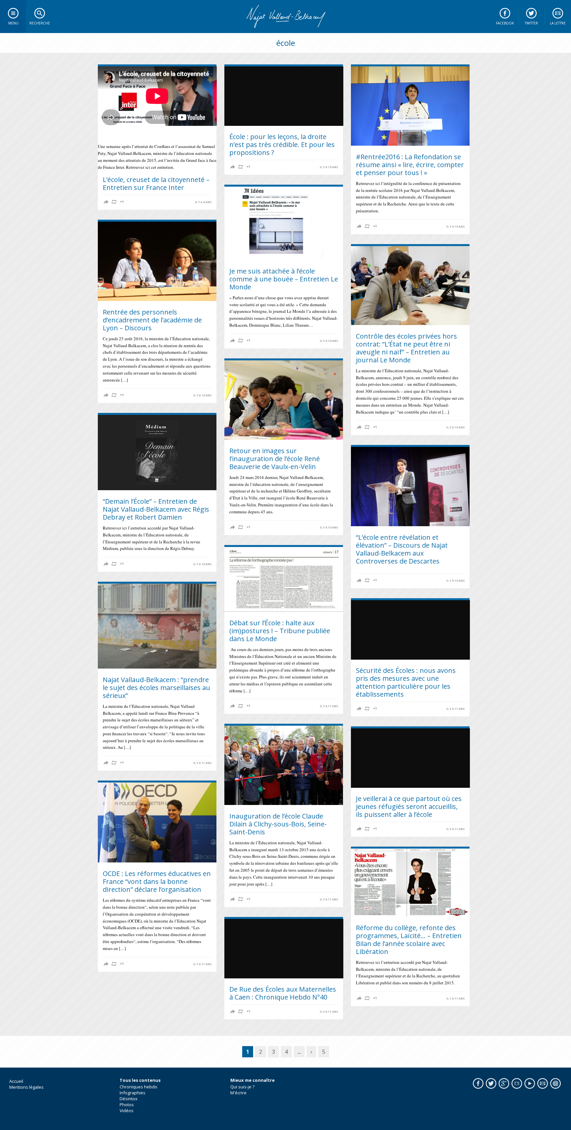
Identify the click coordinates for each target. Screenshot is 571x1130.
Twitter (531, 23)
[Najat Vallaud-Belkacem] (285, 16)
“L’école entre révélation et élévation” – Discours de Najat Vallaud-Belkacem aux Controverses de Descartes (402, 549)
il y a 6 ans (203, 202)
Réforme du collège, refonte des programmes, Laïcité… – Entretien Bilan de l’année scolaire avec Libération (409, 939)
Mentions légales (26, 1087)
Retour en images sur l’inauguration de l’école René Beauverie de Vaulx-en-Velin (274, 458)
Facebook (505, 23)
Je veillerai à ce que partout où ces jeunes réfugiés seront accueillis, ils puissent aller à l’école (409, 806)
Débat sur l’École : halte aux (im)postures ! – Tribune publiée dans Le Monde (279, 630)
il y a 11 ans (329, 706)
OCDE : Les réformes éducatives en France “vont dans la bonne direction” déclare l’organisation (157, 881)
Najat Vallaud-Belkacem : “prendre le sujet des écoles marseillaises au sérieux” (156, 687)
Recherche (39, 23)
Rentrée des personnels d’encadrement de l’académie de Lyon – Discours (152, 320)
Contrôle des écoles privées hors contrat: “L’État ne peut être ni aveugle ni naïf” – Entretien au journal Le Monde (406, 348)
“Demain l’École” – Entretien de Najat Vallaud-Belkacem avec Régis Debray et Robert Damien (156, 509)
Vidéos (126, 1110)
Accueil (16, 1081)
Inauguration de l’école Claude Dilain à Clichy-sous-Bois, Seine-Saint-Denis (278, 824)
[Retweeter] (114, 202)
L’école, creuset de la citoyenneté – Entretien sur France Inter (156, 183)
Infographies (132, 1093)
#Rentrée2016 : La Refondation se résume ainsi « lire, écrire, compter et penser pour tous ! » (410, 164)
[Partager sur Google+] (122, 202)
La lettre (558, 23)
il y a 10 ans (329, 167)
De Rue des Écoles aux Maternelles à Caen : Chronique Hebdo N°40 (282, 993)
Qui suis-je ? (242, 1087)
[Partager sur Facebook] (106, 202)
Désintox (128, 1099)
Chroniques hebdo (138, 1087)
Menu (13, 23)
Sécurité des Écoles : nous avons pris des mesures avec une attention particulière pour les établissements (406, 682)
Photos (127, 1105)
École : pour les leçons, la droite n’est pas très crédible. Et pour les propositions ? (282, 144)
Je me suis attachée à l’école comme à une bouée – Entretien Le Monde (283, 279)
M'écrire (238, 1093)
